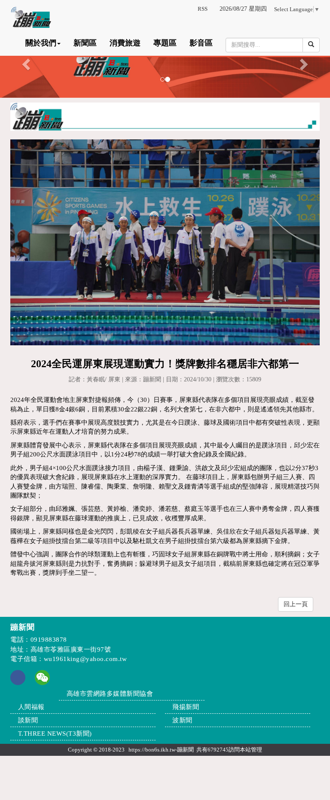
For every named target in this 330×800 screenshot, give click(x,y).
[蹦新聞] (165, 62)
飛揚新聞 (185, 706)
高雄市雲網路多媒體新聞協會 (110, 693)
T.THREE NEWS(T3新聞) (55, 733)
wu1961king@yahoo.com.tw (85, 658)
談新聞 (28, 720)
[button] (24, 62)
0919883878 (49, 639)
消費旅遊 (125, 43)
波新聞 (182, 720)
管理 (256, 749)
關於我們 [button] (40, 43)
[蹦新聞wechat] (42, 676)
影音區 (201, 43)
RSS (203, 9)
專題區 (165, 43)
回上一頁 (296, 604)
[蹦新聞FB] (17, 682)
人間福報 (31, 706)
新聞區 (85, 43)
